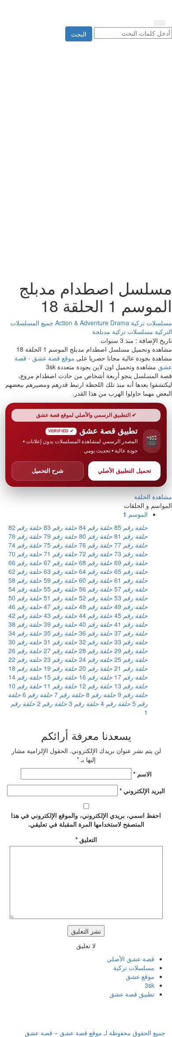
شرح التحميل (48, 470)
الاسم (142, 773)
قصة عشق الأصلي (130, 958)
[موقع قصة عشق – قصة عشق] (125, 8)
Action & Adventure (82, 322)
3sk (149, 985)
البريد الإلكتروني (142, 790)
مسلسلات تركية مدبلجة (122, 331)
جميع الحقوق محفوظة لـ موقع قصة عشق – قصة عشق (95, 1032)
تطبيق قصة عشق (131, 993)
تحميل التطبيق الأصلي (124, 470)
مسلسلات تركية (150, 322)
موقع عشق (140, 976)
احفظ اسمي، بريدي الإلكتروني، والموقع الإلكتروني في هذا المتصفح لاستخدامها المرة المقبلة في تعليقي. (86, 819)
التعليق (86, 839)
